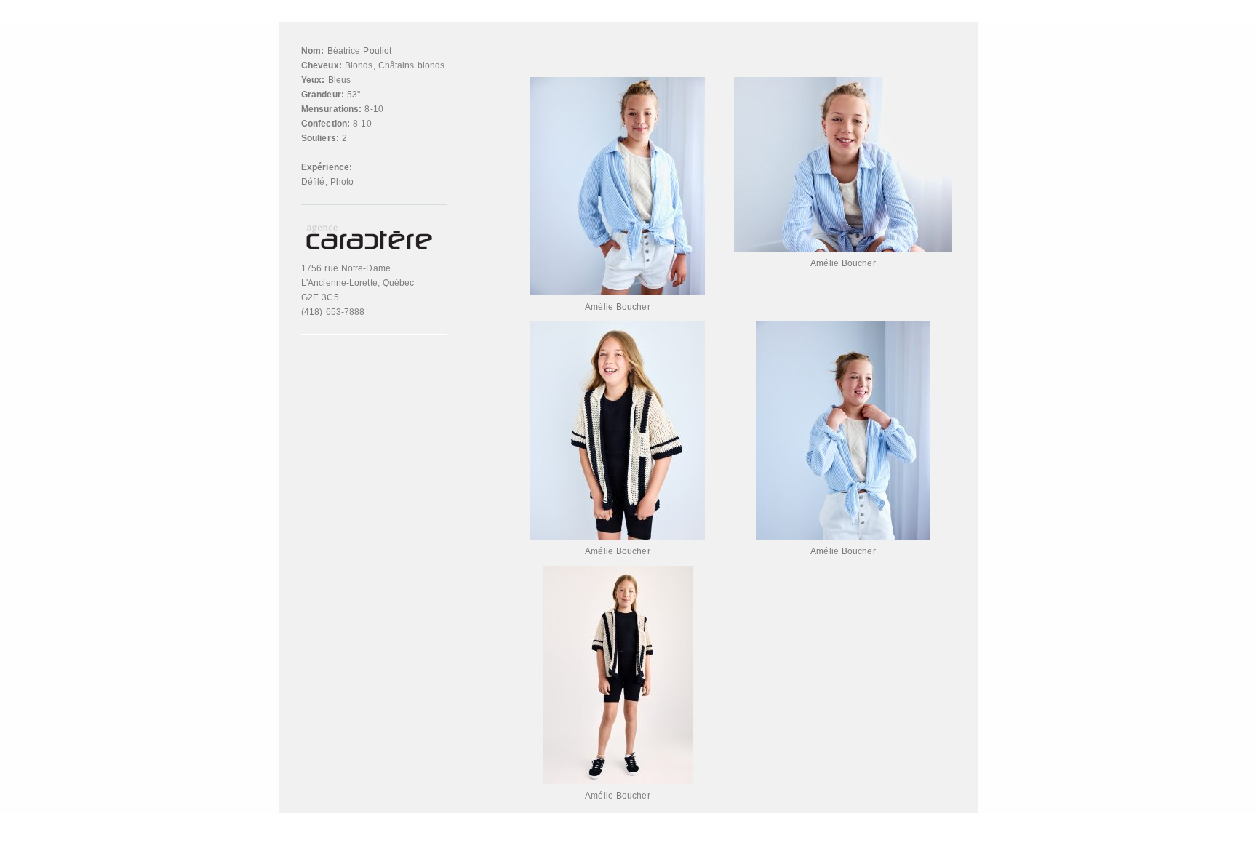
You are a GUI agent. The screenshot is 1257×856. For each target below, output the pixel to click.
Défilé (313, 182)
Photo (342, 182)
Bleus (339, 80)
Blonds (359, 65)
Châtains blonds (411, 65)
